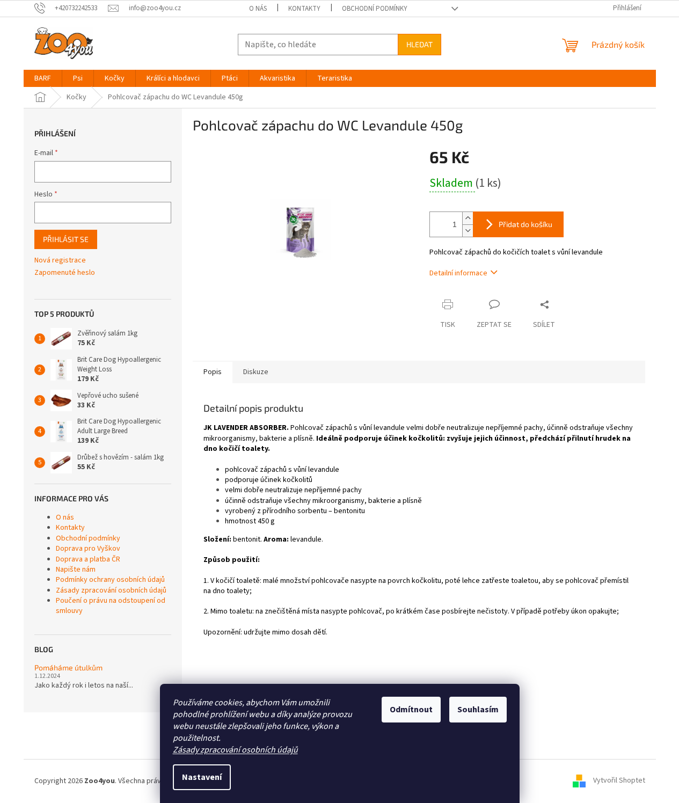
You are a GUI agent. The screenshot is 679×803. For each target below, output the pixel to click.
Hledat (419, 44)
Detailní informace (458, 273)
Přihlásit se (66, 239)
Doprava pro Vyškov (88, 548)
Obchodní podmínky (374, 8)
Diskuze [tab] (255, 372)
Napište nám (76, 569)
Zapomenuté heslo (64, 273)
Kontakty (304, 8)
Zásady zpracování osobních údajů (235, 750)
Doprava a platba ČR (88, 559)
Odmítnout (411, 710)
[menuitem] (43, 78)
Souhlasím (478, 710)
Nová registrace (60, 261)
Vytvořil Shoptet (619, 781)
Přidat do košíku (525, 224)
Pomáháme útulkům (68, 667)
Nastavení (202, 777)
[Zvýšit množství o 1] (467, 218)
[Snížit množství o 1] (467, 230)
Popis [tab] (212, 372)
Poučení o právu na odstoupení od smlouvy (110, 605)
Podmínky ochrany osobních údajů (110, 579)
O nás (258, 8)
